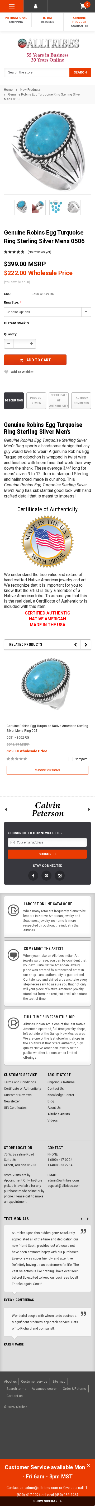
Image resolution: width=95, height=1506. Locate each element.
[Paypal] (12, 1434)
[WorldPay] (31, 1434)
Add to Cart (38, 360)
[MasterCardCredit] (43, 1434)
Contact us (15, 1396)
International (16, 20)
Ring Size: (12, 302)
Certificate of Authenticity (58, 400)
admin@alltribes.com (41, 1488)
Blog (51, 1101)
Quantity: (10, 334)
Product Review (36, 400)
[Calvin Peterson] (47, 809)
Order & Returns (74, 1389)
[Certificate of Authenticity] (47, 541)
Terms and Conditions (20, 1082)
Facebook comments (81, 400)
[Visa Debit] (42, 1434)
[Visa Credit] (41, 1434)
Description (14, 400)
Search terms (16, 1389)
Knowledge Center (61, 1095)
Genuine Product (79, 22)
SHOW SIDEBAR (45, 1501)
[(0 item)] (83, 6)
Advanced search (45, 1389)
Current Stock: (16, 323)
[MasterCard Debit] (53, 1434)
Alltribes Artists (59, 1114)
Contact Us (56, 1088)
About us (10, 1381)
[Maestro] (81, 1434)
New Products (30, 90)
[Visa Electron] (69, 1434)
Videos (53, 1120)
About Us (54, 1108)
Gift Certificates (15, 1108)
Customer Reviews (18, 1095)
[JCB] (9, 1444)
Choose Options (47, 770)
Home (8, 90)
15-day (47, 20)
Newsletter (12, 1101)
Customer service (34, 1381)
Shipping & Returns (61, 1082)
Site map (59, 1381)
